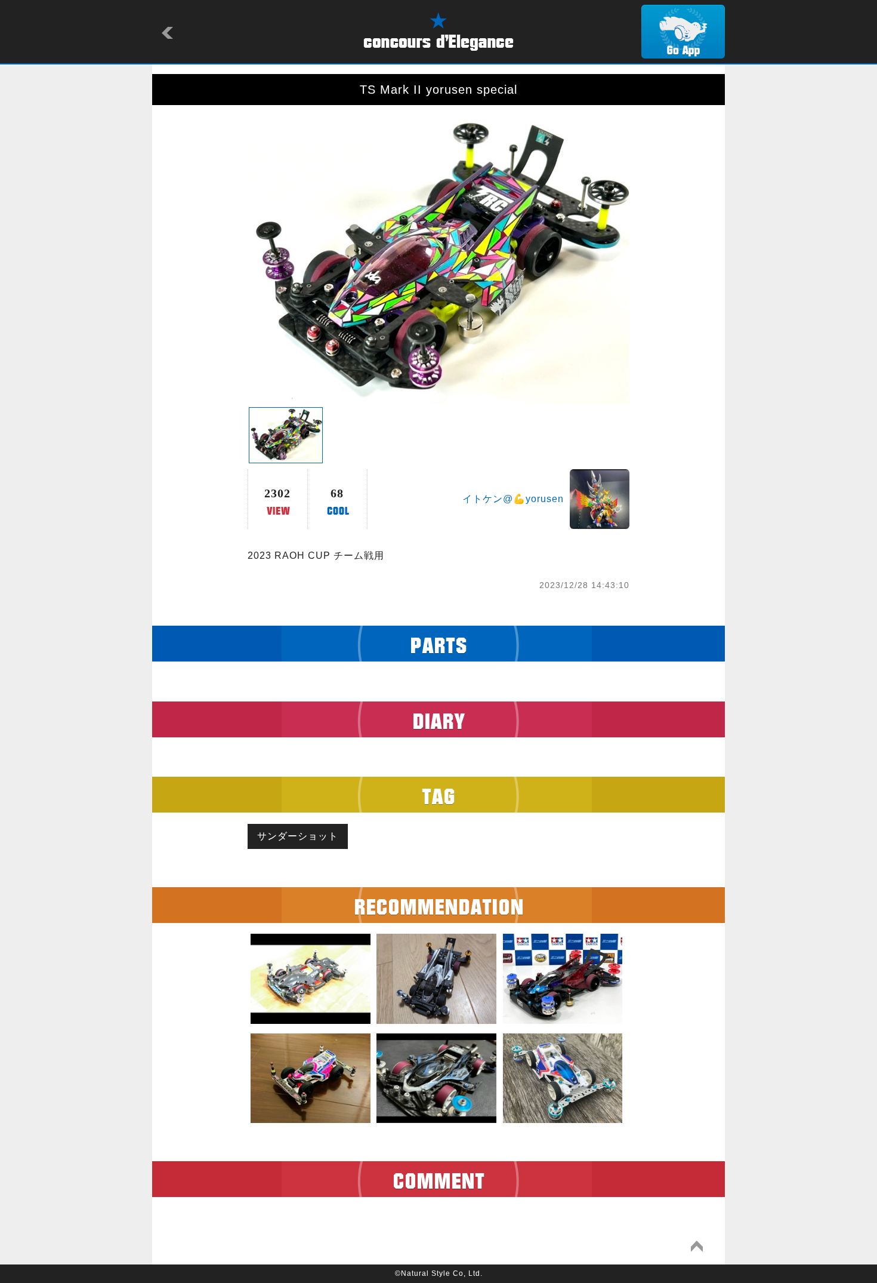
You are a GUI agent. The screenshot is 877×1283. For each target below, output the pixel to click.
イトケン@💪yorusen (513, 499)
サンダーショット (297, 836)
